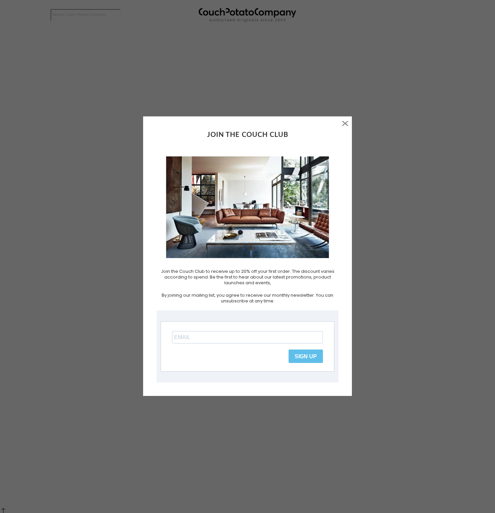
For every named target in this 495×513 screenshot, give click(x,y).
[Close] (345, 123)
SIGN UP (306, 356)
